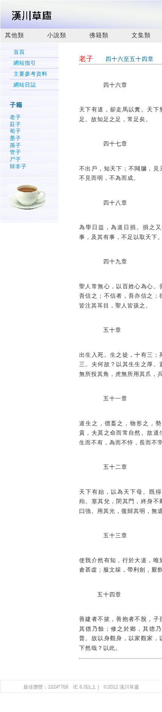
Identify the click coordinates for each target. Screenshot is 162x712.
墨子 (15, 138)
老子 (15, 117)
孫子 (15, 145)
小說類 (56, 35)
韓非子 (18, 166)
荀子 (15, 131)
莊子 (15, 124)
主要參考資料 (30, 74)
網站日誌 (25, 85)
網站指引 (25, 63)
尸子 (15, 159)
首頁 (19, 52)
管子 (15, 152)
